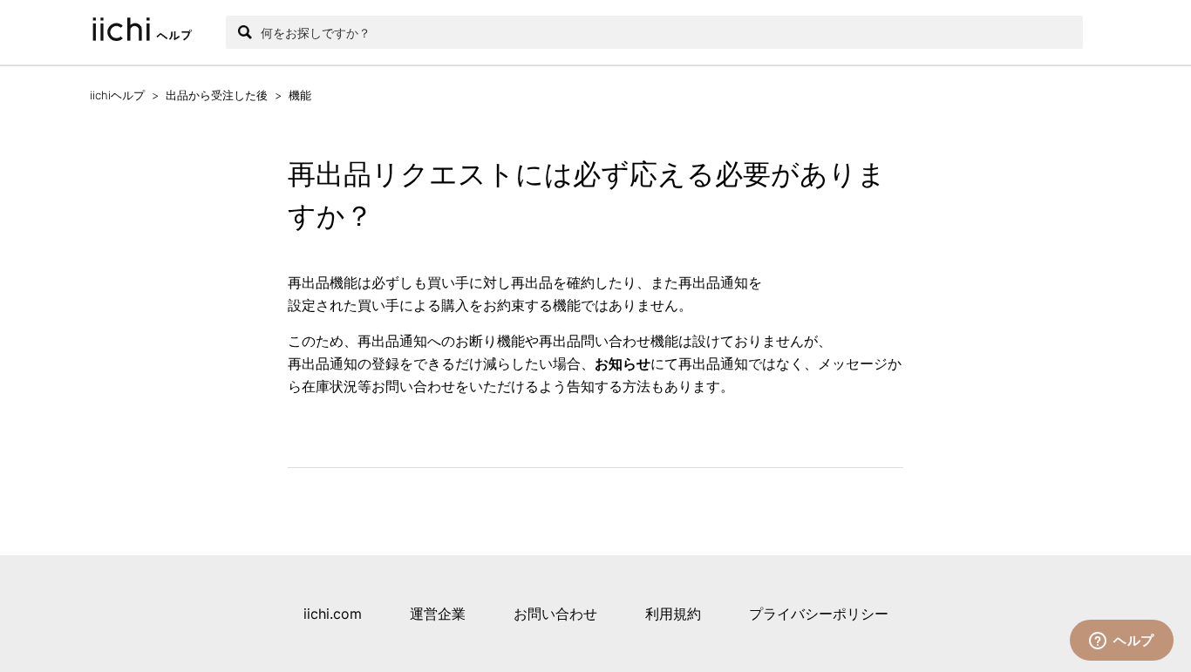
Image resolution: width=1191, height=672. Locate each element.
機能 (300, 95)
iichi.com (332, 613)
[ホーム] (149, 32)
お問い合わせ (555, 613)
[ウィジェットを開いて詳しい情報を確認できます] (1122, 641)
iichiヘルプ (117, 95)
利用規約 (673, 613)
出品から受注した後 (217, 95)
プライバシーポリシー (818, 613)
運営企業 (438, 613)
